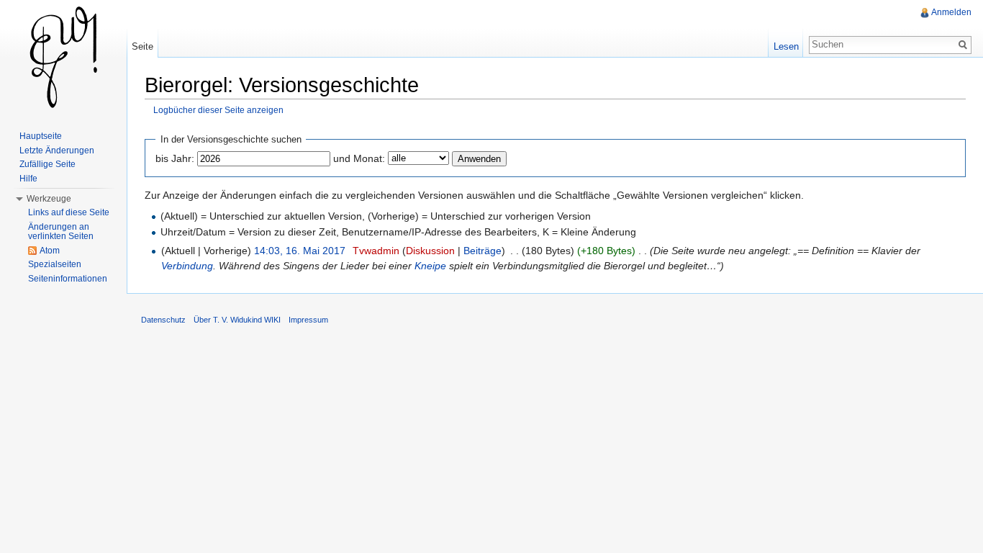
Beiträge (482, 250)
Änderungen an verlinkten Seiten (61, 232)
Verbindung (187, 265)
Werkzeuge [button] (49, 199)
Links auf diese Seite (68, 212)
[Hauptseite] (63, 57)
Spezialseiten (54, 264)
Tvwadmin (376, 250)
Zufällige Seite (47, 164)
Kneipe (430, 265)
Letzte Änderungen (56, 150)
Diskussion (430, 250)
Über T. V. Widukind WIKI (237, 319)
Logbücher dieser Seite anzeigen (218, 109)
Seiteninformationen (67, 279)
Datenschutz (163, 319)
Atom (50, 251)
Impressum (308, 319)
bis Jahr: (174, 158)
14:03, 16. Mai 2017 (299, 250)
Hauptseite (40, 136)
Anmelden (951, 12)
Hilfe (28, 179)
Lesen (786, 46)
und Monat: (359, 158)
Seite (142, 46)
